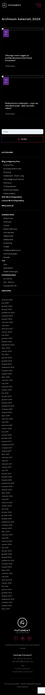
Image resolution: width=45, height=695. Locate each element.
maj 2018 (5, 422)
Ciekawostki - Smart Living (13, 176)
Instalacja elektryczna (11, 250)
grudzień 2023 (7, 306)
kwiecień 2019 (7, 387)
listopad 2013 (7, 596)
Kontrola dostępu (10, 254)
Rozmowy (7, 172)
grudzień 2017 (7, 438)
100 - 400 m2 (8, 282)
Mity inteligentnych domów (13, 179)
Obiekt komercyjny (10, 272)
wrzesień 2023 (7, 316)
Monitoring (7, 243)
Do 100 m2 (7, 279)
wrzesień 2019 (7, 371)
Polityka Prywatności (22, 669)
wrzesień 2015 (7, 525)
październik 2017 (8, 445)
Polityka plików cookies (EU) (22, 672)
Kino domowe (8, 233)
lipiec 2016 (6, 493)
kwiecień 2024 (7, 300)
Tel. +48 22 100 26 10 (23, 659)
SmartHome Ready (10, 190)
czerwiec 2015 (7, 535)
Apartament (8, 268)
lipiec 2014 (6, 570)
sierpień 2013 (7, 606)
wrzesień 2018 (7, 409)
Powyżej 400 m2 (9, 286)
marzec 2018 (7, 429)
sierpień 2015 (7, 528)
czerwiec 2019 (7, 380)
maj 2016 (5, 499)
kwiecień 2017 (7, 464)
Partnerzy (7, 183)
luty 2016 (5, 509)
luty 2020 (5, 355)
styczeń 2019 (7, 396)
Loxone (6, 226)
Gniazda (6, 257)
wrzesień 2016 (7, 487)
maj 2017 (5, 461)
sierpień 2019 (7, 374)
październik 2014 (8, 561)
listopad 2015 (7, 519)
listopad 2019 (7, 364)
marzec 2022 (7, 351)
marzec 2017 (6, 467)
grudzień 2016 (7, 477)
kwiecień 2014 (7, 580)
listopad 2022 (7, 342)
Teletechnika (8, 236)
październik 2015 (8, 522)
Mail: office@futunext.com (22, 662)
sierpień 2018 (7, 413)
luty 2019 (5, 393)
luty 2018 (5, 432)
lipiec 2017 (5, 454)
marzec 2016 (7, 506)
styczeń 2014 (6, 590)
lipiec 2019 (6, 377)
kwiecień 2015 (7, 541)
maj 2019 (5, 384)
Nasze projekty (9, 194)
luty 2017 (5, 471)
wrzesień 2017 (7, 448)
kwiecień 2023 (7, 329)
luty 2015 (5, 548)
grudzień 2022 (7, 339)
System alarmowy (10, 229)
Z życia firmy (8, 165)
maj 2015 (5, 538)
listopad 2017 (6, 442)
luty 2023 (5, 335)
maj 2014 (5, 577)
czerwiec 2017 (7, 458)
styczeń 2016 (7, 512)
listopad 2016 (7, 480)
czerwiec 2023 (7, 322)
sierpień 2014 (7, 567)
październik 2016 (8, 483)
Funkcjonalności (9, 186)
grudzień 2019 (7, 361)
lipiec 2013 (6, 609)
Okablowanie (8, 240)
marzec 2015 (7, 545)
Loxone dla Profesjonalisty (13, 201)
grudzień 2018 (7, 400)
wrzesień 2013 (7, 603)
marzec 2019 (7, 390)
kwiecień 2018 (7, 425)
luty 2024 (5, 303)
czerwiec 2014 (7, 574)
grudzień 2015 (7, 516)
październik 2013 (8, 599)
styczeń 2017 (6, 474)
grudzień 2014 (7, 554)
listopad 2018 (7, 403)
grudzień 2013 (7, 593)
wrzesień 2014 (7, 564)
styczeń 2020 (7, 358)
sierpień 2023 (7, 319)
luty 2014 (5, 586)
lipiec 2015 (6, 532)
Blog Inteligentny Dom (11, 162)
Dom (5, 265)
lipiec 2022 (6, 348)
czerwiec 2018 (7, 419)
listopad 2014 (7, 557)
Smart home (8, 218)
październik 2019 (8, 367)
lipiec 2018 (6, 416)
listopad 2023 (7, 310)
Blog (22, 666)
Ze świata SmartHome (12, 169)
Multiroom (7, 222)
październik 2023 (8, 313)
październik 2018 (8, 406)
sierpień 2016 (7, 490)
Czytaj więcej (10, 66)
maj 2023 (5, 326)
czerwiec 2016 (7, 496)
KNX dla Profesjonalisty (12, 197)
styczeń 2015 (7, 551)
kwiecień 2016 (7, 503)
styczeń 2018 (7, 435)
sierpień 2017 (7, 451)
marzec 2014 (6, 583)
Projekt (6, 247)
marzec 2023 (7, 332)
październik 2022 (8, 345)
